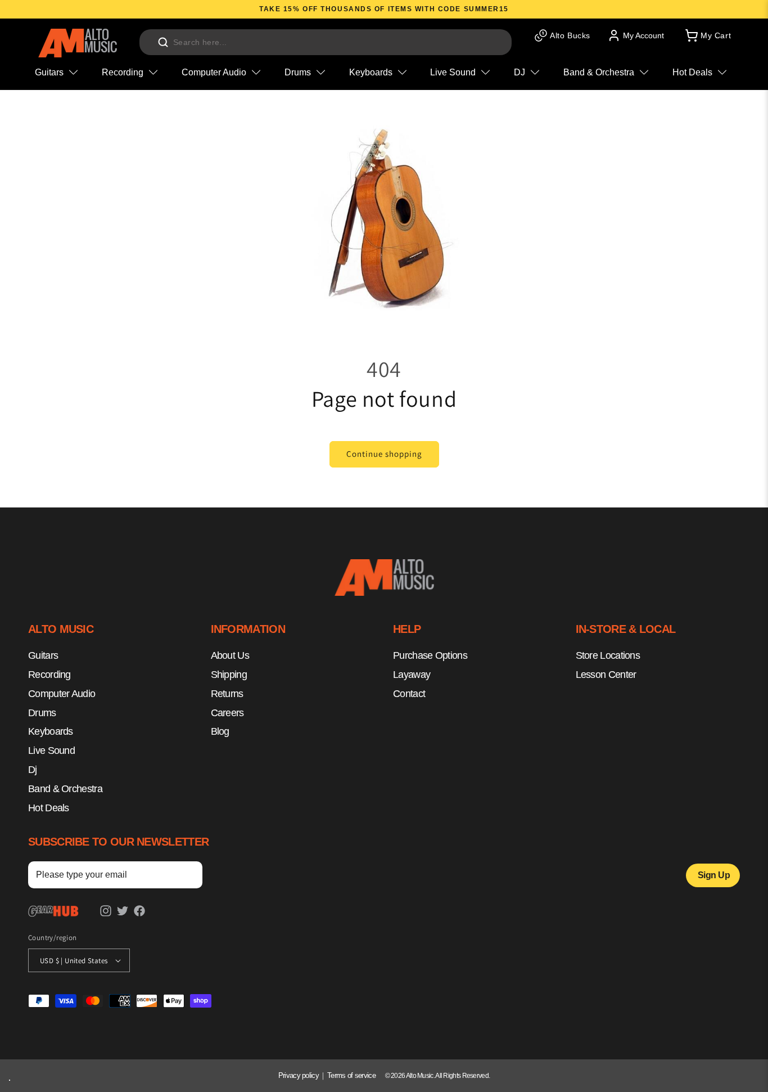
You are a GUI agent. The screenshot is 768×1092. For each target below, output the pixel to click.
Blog (220, 732)
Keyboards (50, 732)
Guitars (43, 656)
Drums (42, 712)
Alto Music (419, 1076)
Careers (227, 712)
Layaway (411, 674)
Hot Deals (48, 808)
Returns (227, 693)
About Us (230, 656)
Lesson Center (606, 674)
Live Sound (51, 751)
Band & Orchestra (65, 788)
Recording (49, 674)
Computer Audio (61, 693)
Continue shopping (384, 453)
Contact (409, 693)
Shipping (229, 674)
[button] (707, 35)
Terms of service (351, 1075)
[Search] (163, 42)
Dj (32, 769)
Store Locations (608, 656)
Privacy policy (298, 1075)
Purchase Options (430, 656)
